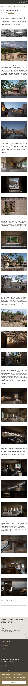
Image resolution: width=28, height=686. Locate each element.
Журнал (7, 6)
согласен (14, 682)
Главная (2, 6)
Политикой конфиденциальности (7, 631)
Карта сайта (18, 670)
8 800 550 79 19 (4, 657)
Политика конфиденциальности (8, 670)
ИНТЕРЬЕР (12, 6)
